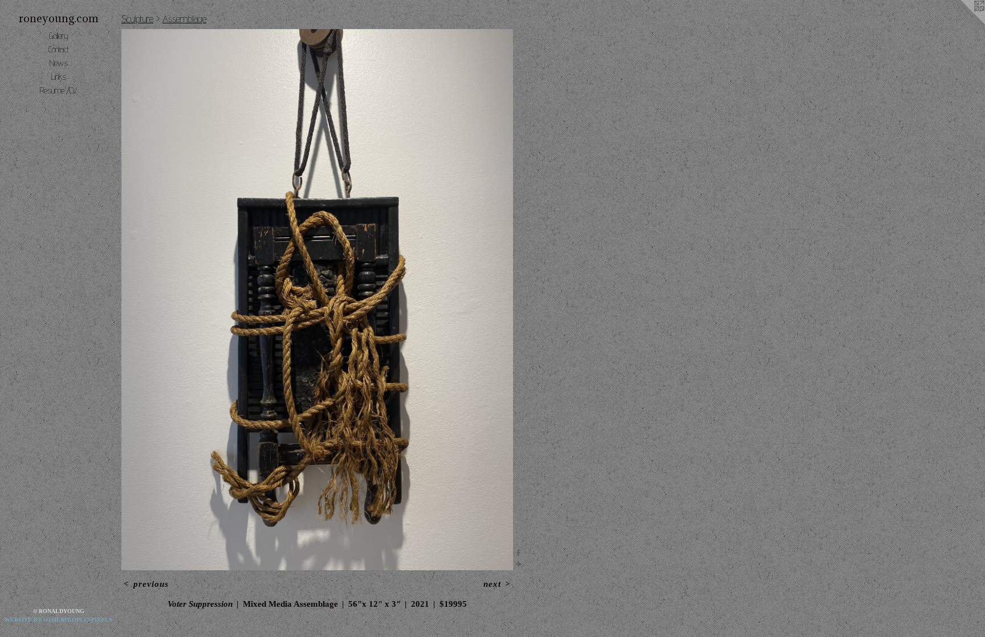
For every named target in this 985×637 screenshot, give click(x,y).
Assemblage (184, 19)
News (59, 63)
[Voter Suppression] (317, 299)
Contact (58, 49)
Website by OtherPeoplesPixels (58, 619)
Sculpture (137, 19)
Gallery (58, 35)
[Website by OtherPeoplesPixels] (962, 23)
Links (58, 76)
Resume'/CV (58, 90)
